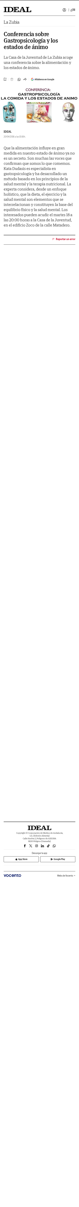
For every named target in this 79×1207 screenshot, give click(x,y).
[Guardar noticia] (5, 79)
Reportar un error (65, 239)
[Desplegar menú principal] (73, 10)
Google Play (59, 859)
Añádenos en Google (44, 79)
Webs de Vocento (65, 875)
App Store (22, 859)
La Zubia (11, 22)
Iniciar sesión (64, 10)
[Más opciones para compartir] (25, 79)
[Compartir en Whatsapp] (19, 79)
